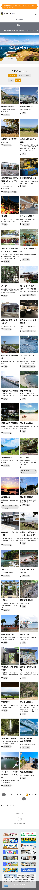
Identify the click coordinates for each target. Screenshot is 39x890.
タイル (18, 80)
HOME (3, 805)
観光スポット (10, 805)
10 (33, 795)
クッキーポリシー (19, 881)
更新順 (27, 75)
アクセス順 (12, 75)
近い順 (20, 75)
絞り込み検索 (10, 58)
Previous (2, 48)
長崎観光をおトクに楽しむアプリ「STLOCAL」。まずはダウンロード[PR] (19, 6)
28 (17, 799)
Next (37, 48)
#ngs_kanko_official (19, 823)
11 (36, 795)
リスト (11, 80)
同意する (6, 886)
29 (20, 799)
